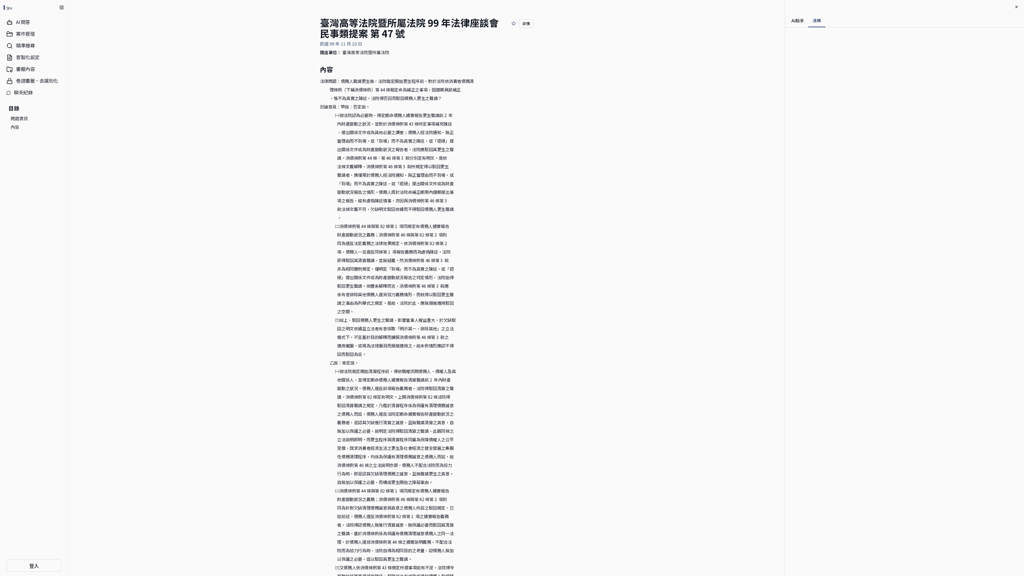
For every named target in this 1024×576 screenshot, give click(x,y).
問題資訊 (19, 118)
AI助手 (797, 20)
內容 (15, 127)
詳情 (526, 23)
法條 (817, 20)
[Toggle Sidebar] (68, 288)
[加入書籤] (513, 23)
